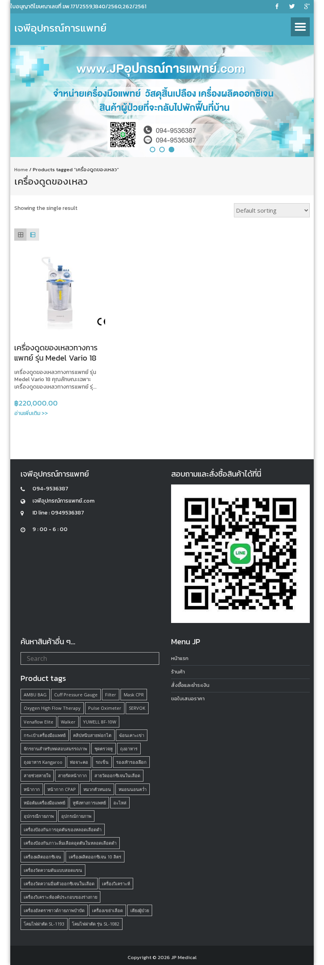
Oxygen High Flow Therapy (52, 708)
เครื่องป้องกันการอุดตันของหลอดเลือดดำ (63, 829)
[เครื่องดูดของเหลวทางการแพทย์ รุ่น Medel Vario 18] (59, 291)
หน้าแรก (179, 658)
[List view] (32, 234)
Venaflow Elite (38, 722)
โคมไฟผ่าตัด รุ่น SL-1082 (95, 924)
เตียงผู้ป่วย (139, 910)
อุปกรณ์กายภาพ (76, 816)
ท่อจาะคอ (79, 762)
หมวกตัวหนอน (97, 789)
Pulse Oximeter (104, 708)
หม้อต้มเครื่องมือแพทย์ (44, 803)
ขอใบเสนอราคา (188, 698)
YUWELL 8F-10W (99, 722)
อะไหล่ (119, 803)
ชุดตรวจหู (103, 749)
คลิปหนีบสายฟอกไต (92, 735)
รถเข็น (102, 762)
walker (68, 722)
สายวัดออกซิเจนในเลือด (117, 775)
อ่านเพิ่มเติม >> (31, 413)
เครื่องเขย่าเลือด (107, 910)
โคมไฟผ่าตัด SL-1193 (44, 924)
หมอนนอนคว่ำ (133, 789)
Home (21, 169)
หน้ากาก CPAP (61, 789)
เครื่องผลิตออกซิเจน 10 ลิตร (95, 857)
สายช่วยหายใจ (37, 775)
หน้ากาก (32, 789)
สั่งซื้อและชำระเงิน (190, 685)
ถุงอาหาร (129, 749)
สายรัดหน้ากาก (72, 775)
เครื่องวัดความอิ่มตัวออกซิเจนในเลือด (59, 883)
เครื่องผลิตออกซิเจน (42, 857)
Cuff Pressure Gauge (76, 695)
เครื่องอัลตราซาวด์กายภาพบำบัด (54, 910)
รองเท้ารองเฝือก (131, 762)
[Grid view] (20, 234)
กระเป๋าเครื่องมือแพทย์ (45, 735)
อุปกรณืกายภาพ (39, 816)
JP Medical (184, 957)
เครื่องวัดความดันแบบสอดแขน (53, 870)
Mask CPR (134, 695)
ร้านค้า (178, 671)
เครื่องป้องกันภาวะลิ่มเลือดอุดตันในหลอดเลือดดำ (70, 843)
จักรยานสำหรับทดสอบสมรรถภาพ (55, 749)
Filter (110, 695)
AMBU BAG (35, 695)
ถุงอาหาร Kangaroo (43, 762)
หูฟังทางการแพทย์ (89, 803)
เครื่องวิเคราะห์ (116, 883)
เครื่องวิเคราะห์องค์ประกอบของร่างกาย (60, 897)
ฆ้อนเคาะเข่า (131, 735)
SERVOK (137, 708)
